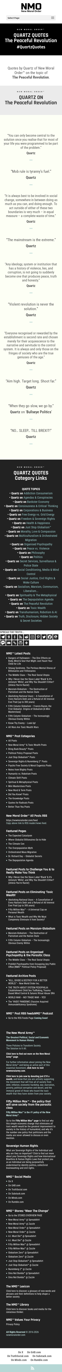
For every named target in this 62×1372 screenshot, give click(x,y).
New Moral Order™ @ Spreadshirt (24, 1227)
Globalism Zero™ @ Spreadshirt (23, 1252)
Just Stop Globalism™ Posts (21, 757)
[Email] (8, 643)
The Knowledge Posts (18, 798)
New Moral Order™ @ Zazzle (21, 1232)
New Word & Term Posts (19, 790)
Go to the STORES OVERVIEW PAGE (25, 1215)
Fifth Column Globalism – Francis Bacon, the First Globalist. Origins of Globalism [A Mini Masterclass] (29, 709)
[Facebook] (50, 637)
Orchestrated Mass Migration (22, 852)
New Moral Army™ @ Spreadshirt (24, 1219)
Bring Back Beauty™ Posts (20, 749)
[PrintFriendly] (20, 643)
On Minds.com (15, 1197)
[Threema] (55, 637)
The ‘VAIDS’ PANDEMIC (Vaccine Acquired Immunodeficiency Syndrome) (28, 1003)
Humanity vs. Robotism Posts (22, 773)
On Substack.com (16, 1193)
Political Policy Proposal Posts (23, 753)
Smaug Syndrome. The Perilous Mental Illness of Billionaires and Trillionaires (31, 669)
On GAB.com (14, 1185)
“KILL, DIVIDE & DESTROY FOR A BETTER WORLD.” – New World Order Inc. (27, 982)
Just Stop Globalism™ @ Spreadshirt (25, 1260)
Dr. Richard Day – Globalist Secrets (25, 856)
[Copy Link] (14, 643)
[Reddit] (26, 637)
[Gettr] (14, 637)
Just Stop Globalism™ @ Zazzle (23, 1265)
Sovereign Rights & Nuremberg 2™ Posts (27, 761)
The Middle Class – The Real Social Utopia (29, 675)
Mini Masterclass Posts (19, 786)
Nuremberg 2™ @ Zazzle (20, 1269)
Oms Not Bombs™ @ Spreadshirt (23, 1273)
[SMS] (3, 643)
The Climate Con (16, 843)
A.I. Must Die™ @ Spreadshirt (22, 1236)
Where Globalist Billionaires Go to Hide (27, 839)
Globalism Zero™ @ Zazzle (21, 1256)
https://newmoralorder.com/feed (22, 820)
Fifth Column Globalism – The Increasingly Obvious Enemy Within (29, 717)
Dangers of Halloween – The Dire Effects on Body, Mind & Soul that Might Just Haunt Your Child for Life (30, 661)
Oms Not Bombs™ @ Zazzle (21, 1277)
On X (10, 1181)
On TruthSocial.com (17, 1189)
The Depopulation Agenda (20, 860)
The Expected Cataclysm (20, 835)
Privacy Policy (13, 1324)
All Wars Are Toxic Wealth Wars (23, 727)
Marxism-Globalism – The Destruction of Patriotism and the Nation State (27, 690)
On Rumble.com (16, 1201)
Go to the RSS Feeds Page (21, 1018)
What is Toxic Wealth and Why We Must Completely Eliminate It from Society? (27, 918)
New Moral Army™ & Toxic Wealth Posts (27, 744)
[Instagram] (32, 637)
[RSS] (20, 637)
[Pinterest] (38, 637)
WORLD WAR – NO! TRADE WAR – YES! (27, 997)
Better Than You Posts (19, 806)
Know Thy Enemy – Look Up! (22, 723)
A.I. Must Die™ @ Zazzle (19, 1240)
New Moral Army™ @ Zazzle (21, 1223)
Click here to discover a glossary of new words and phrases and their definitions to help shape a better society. (30, 1294)
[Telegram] (3, 637)
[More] (26, 643)
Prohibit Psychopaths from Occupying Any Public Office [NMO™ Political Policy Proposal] (32, 965)
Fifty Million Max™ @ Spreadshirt (24, 1244)
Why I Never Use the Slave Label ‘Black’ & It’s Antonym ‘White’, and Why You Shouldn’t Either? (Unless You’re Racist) (31, 682)
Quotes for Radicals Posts (20, 802)
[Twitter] (44, 637)
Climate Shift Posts (17, 777)
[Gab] (8, 637)
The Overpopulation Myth (20, 848)
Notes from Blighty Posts (20, 769)
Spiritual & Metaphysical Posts (23, 782)
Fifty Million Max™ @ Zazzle (21, 1248)
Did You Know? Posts (18, 794)
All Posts (12, 740)
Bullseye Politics (38, 412)
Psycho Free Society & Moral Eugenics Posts (29, 765)
